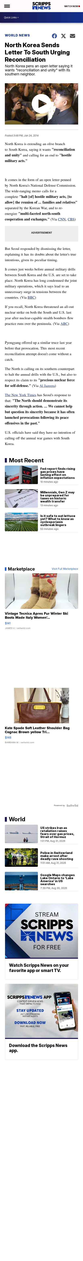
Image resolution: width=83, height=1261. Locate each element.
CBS (71, 219)
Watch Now (71, 6)
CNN (62, 219)
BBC (31, 297)
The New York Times (20, 394)
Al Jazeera (47, 385)
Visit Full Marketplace (65, 569)
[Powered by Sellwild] (72, 805)
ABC (64, 323)
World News (17, 35)
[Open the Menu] (6, 6)
